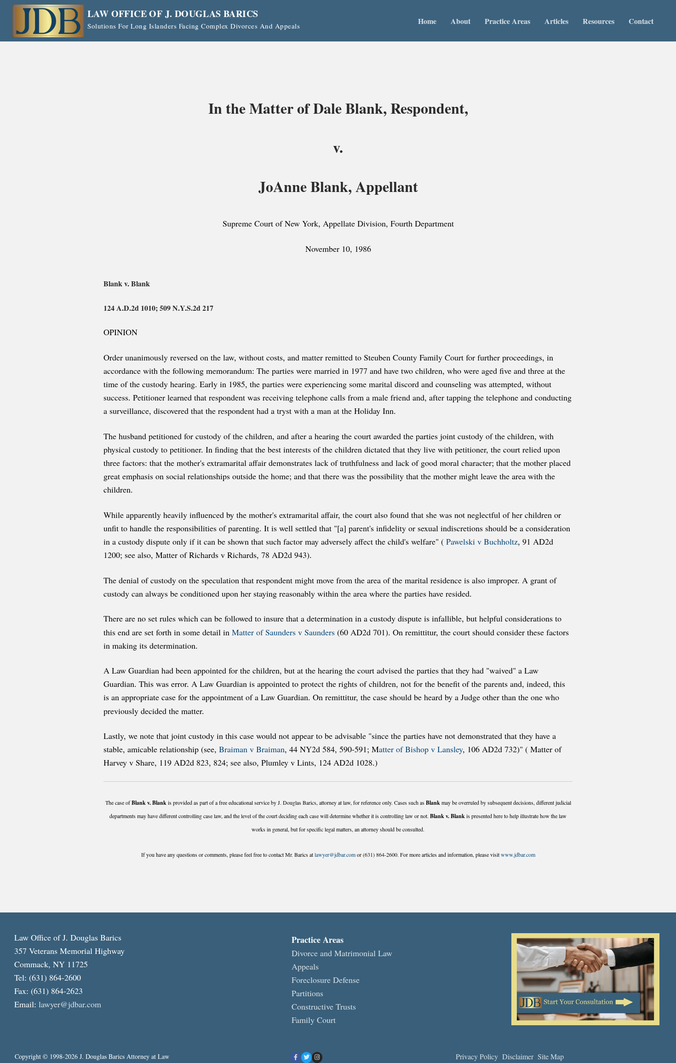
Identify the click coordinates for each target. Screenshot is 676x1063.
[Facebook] (295, 1057)
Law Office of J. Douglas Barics (172, 13)
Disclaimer (519, 1056)
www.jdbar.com (518, 854)
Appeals (305, 966)
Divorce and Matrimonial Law (342, 952)
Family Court (314, 1019)
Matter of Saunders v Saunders (283, 632)
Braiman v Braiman (252, 749)
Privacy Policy (477, 1056)
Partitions (307, 993)
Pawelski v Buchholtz (482, 541)
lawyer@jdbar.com (335, 854)
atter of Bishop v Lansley (421, 749)
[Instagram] (317, 1057)
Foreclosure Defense (326, 979)
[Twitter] (306, 1057)
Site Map (551, 1056)
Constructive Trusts (324, 1006)
